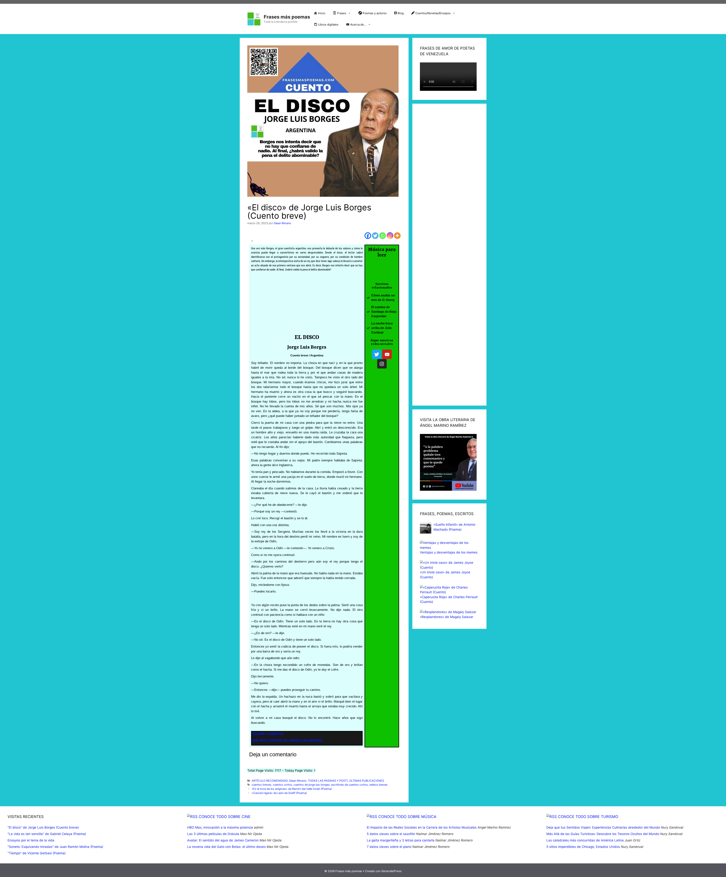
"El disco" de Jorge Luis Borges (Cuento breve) (43, 827)
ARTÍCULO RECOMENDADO (270, 780)
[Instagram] (390, 235)
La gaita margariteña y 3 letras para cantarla (400, 840)
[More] (397, 235)
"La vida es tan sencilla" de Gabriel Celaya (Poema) (47, 834)
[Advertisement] (307, 304)
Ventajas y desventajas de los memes (449, 552)
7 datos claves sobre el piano (389, 847)
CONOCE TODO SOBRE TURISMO (588, 816)
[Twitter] (375, 235)
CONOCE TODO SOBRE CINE (225, 816)
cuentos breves (261, 784)
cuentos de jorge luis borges (312, 784)
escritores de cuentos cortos (349, 784)
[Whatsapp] (382, 235)
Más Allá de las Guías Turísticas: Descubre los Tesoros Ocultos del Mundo (602, 834)
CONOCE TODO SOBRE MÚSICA (407, 816)
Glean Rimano (297, 780)
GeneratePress (391, 871)
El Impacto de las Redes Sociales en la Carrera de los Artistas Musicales (422, 827)
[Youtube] (387, 354)
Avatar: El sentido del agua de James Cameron (223, 840)
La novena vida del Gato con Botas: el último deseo (226, 847)
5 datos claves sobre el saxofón (391, 834)
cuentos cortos (282, 784)
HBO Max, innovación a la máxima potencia (220, 827)
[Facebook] (368, 235)
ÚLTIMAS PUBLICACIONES (366, 780)
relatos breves (378, 784)
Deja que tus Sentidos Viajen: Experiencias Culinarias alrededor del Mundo (603, 827)
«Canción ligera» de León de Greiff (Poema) (279, 793)
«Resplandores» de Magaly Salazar (446, 617)
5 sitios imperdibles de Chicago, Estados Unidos (583, 847)
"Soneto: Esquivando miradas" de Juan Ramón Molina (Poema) (55, 847)
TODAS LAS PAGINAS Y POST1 (328, 780)
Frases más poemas (287, 17)
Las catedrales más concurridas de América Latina (585, 840)
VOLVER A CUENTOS (267, 734)
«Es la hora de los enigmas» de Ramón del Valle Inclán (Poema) (292, 788)
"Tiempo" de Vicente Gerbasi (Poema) (37, 853)
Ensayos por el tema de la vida (31, 840)
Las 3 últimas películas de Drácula (213, 834)
